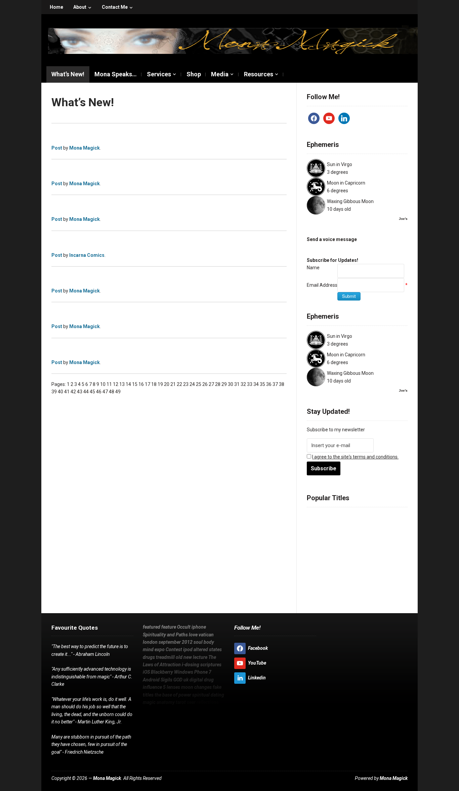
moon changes (368, 573)
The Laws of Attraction (352, 549)
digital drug (373, 565)
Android (316, 565)
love (336, 524)
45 (92, 391)
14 (128, 384)
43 (79, 391)
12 (115, 384)
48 (111, 391)
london (368, 524)
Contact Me (115, 7)
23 (186, 384)
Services (159, 74)
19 (160, 384)
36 (269, 384)
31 (237, 384)
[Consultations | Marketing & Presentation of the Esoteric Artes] (233, 40)
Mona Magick (84, 148)
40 (60, 391)
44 (86, 391)
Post (56, 148)
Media (219, 74)
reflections (380, 589)
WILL (148, 709)
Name (313, 267)
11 (109, 384)
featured (317, 516)
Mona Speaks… (115, 74)
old (380, 541)
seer (361, 589)
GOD (346, 565)
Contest (378, 532)
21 (173, 384)
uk (356, 565)
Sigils (333, 565)
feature (337, 516)
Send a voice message (332, 239)
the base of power (341, 581)
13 (122, 384)
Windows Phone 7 (380, 557)
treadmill (365, 541)
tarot (348, 589)
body (337, 532)
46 (98, 391)
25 (198, 384)
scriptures (319, 557)
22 (179, 384)
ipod (394, 532)
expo (362, 532)
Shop (193, 74)
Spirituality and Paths (165, 634)
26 (205, 384)
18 (154, 384)
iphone (372, 516)
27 (211, 384)
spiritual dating (381, 581)
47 (105, 391)
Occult (355, 516)
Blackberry (345, 557)
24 (192, 384)
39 (54, 391)
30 (230, 384)
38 (281, 384)
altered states (323, 541)
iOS (398, 589)
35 (262, 384)
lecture (315, 549)
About (79, 7)
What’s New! (67, 74)
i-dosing (390, 549)
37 (275, 384)
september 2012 (176, 642)
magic (314, 589)
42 (73, 391)
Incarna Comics (87, 255)
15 (134, 384)
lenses (342, 573)
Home (56, 7)
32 (243, 384)
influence (318, 573)
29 (224, 384)
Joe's (403, 219)
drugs (347, 541)
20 (166, 384)
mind (350, 532)
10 (103, 384)
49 (118, 391)
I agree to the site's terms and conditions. (355, 457)
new (390, 541)
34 (256, 384)
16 (141, 384)
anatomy (332, 589)
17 (147, 384)
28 (217, 384)
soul (325, 532)
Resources (258, 74)
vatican (350, 524)
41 (67, 391)
